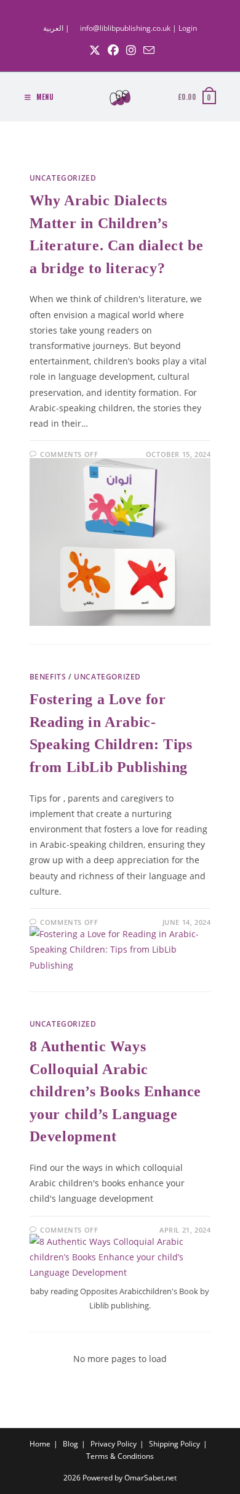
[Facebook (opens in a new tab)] (113, 50)
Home (40, 1444)
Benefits (48, 676)
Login (187, 28)
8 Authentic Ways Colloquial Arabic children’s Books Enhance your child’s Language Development (115, 1091)
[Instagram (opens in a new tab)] (131, 50)
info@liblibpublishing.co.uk (125, 28)
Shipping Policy (174, 1444)
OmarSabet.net (150, 1477)
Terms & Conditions (120, 1456)
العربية (53, 28)
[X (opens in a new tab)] (95, 50)
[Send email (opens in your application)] (147, 50)
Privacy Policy (113, 1444)
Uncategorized (63, 178)
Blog (70, 1444)
